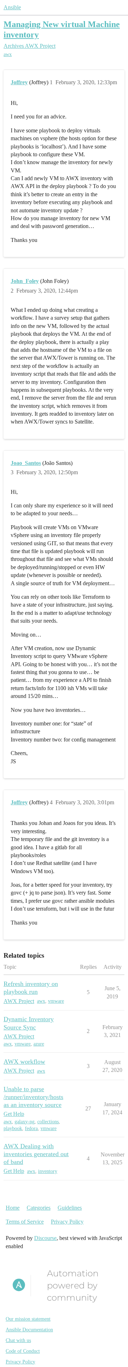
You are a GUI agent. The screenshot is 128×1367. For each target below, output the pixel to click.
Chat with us (18, 1340)
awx (8, 54)
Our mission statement (28, 1319)
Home (13, 1208)
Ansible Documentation (29, 1329)
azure (38, 1044)
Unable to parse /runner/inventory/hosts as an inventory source (33, 1096)
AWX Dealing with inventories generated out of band (36, 1154)
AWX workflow (24, 1061)
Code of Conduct (23, 1351)
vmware (56, 1001)
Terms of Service (25, 1222)
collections (48, 1121)
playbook (13, 1128)
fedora (31, 1128)
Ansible (12, 7)
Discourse (45, 1238)
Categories (38, 1208)
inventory (47, 1171)
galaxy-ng (24, 1121)
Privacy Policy (67, 1222)
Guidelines (70, 1208)
